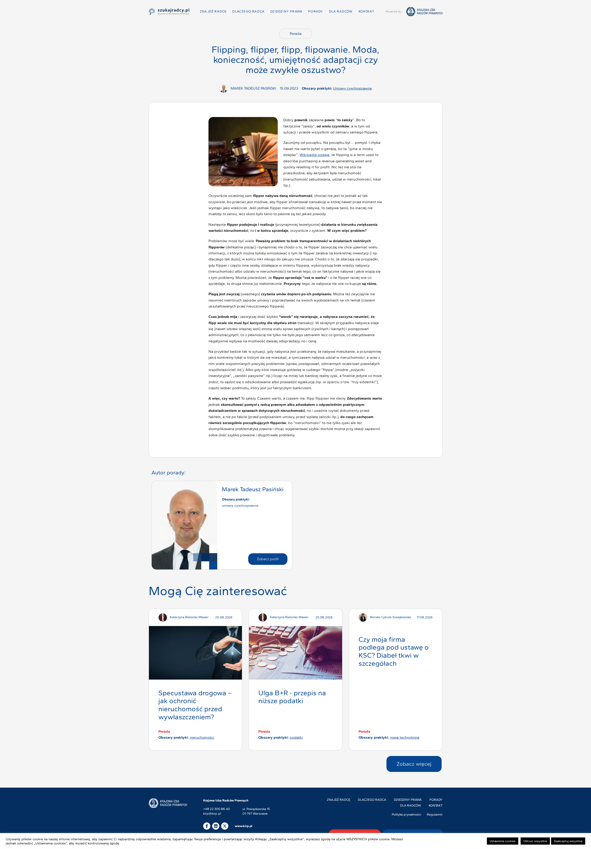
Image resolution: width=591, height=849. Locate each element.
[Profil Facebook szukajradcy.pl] (206, 826)
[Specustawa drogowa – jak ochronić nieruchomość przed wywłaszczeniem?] (195, 653)
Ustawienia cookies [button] (503, 841)
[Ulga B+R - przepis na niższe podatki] (295, 653)
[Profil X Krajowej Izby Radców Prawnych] (224, 826)
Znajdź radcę (213, 11)
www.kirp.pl (243, 826)
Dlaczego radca (248, 11)
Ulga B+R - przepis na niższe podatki (292, 697)
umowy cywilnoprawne (352, 88)
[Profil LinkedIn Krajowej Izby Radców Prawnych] (215, 826)
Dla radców (341, 11)
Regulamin (435, 814)
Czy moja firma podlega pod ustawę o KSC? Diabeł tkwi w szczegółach (394, 651)
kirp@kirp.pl (212, 814)
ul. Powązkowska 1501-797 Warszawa (256, 811)
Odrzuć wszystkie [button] (535, 841)
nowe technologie (404, 737)
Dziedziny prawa (286, 11)
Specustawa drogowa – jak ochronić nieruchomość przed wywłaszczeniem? (195, 705)
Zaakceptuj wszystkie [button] (568, 841)
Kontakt (366, 11)
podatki (296, 737)
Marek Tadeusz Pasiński (252, 489)
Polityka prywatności (406, 814)
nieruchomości (202, 737)
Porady (315, 11)
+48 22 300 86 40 (216, 809)
